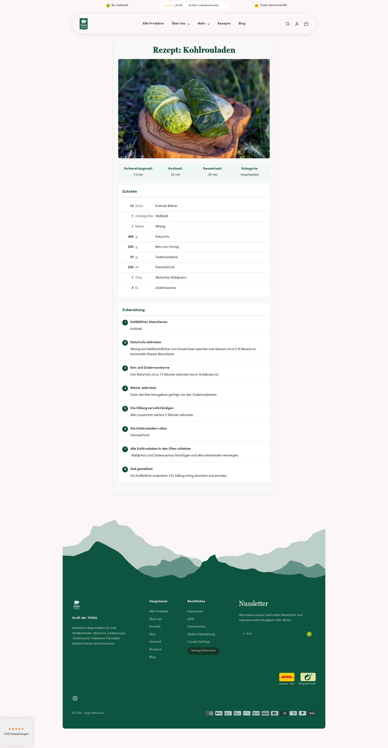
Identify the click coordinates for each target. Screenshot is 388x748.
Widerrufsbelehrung (201, 634)
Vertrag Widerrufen (203, 650)
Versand (155, 642)
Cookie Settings (199, 642)
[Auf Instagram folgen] (75, 698)
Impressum (195, 611)
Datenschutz (197, 626)
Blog (242, 23)
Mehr (202, 23)
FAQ (152, 634)
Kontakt (155, 626)
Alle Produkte (153, 23)
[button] (16, 732)
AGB (191, 619)
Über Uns (179, 23)
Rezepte (224, 23)
